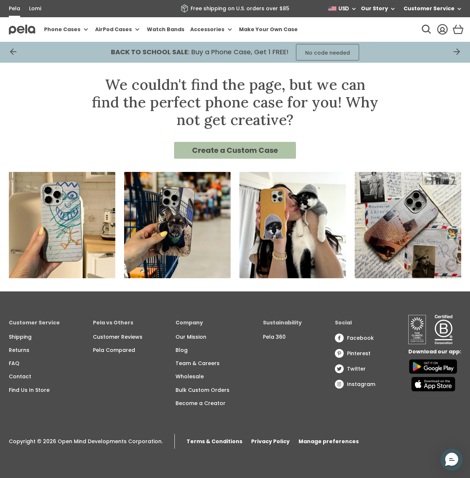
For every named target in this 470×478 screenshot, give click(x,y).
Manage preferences (329, 441)
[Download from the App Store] (433, 384)
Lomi (35, 8)
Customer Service (429, 8)
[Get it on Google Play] (433, 366)
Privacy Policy (270, 441)
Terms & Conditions (214, 441)
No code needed (327, 52)
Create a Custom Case (235, 150)
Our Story (374, 8)
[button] (452, 460)
